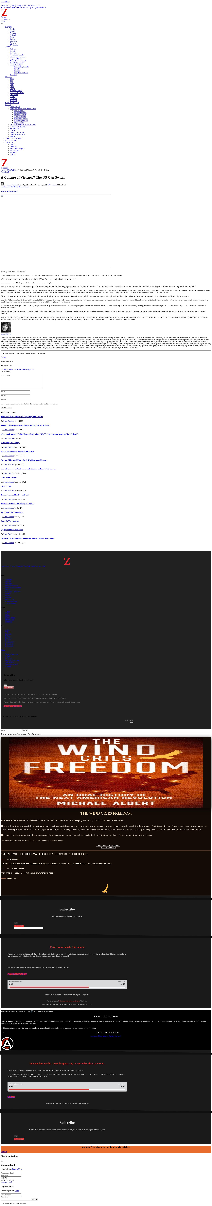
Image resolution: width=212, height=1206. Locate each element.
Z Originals (14, 45)
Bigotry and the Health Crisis (12, 530)
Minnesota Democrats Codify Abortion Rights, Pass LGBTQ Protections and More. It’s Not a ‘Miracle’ (39, 434)
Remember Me (9, 1180)
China (12, 87)
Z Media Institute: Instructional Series (23, 109)
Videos (12, 31)
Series (12, 37)
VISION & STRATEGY (14, 139)
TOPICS (8, 47)
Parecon (17, 71)
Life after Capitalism (21, 73)
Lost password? (6, 1182)
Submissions (14, 150)
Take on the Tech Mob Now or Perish (15, 495)
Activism (13, 49)
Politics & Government (18, 61)
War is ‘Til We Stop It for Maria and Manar (17, 451)
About (3, 650)
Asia (11, 81)
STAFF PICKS (10, 141)
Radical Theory (19, 111)
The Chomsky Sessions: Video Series (23, 125)
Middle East (14, 95)
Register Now (17, 1169)
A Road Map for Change (10, 443)
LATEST (8, 27)
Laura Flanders (12, 185)
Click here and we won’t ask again (69, 1001)
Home (3, 170)
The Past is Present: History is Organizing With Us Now (22, 417)
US (9, 172)
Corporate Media (16, 59)
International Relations (17, 57)
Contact (12, 154)
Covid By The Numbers (10, 521)
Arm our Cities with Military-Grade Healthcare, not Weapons (24, 460)
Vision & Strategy (16, 65)
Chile (11, 85)
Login (17, 1191)
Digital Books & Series (18, 127)
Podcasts (13, 33)
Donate (3, 17)
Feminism (4, 172)
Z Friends (13, 146)
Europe (12, 89)
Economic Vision (20, 115)
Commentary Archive (17, 135)
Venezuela (13, 99)
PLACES (8, 77)
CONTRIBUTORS (12, 103)
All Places (13, 101)
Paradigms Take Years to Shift (12, 512)
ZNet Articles (11, 170)
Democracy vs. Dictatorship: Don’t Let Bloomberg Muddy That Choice (27, 538)
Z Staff (12, 144)
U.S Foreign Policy (21, 121)
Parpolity (17, 69)
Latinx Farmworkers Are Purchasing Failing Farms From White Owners (28, 469)
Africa (12, 79)
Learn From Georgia (9, 477)
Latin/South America (17, 93)
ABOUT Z (9, 142)
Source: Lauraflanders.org (9, 191)
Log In (4, 1178)
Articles (12, 29)
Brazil (12, 83)
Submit (25, 730)
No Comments (52, 185)
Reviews (13, 43)
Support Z (13, 152)
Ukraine (12, 97)
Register (34, 1199)
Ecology (13, 51)
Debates (12, 39)
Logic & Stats (19, 123)
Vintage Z (13, 137)
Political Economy (20, 113)
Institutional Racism (21, 119)
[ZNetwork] (4, 15)
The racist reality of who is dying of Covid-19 (17, 504)
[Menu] (2, 23)
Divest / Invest (6, 486)
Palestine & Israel (16, 91)
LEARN (8, 105)
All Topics (13, 75)
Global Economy (20, 117)
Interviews (13, 41)
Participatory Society (21, 67)
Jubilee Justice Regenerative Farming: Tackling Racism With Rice (25, 425)
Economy (13, 53)
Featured (13, 35)
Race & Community (17, 63)
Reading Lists (14, 129)
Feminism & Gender (17, 55)
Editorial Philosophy (17, 148)
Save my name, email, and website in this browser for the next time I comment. (31, 404)
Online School (15, 107)
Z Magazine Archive (17, 133)
